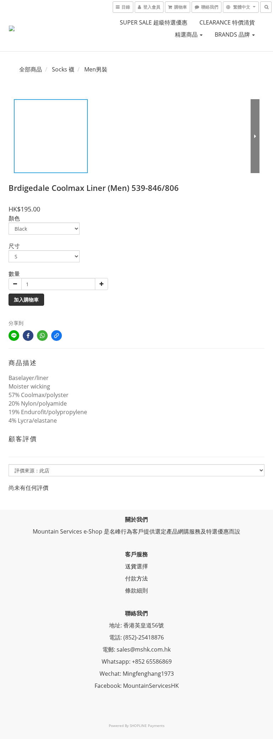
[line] (14, 335)
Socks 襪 (63, 69)
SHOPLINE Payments (147, 725)
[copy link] (56, 335)
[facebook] (28, 335)
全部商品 (30, 69)
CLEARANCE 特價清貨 (227, 22)
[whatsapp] (42, 335)
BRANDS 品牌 (233, 34)
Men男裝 (95, 69)
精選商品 (187, 34)
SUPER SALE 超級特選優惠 (153, 22)
